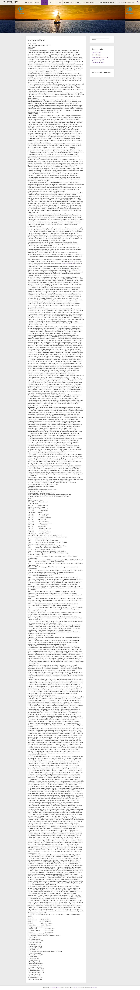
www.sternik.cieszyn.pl (68, 263)
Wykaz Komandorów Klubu (106, 2)
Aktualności (28, 2)
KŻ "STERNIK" (10, 2)
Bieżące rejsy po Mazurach (126, 2)
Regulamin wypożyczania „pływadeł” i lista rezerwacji (79, 2)
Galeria (37, 2)
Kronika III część (96, 52)
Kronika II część (96, 55)
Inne (51, 2)
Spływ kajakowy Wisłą (98, 60)
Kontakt (58, 2)
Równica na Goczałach (98, 62)
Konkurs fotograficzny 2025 (100, 57)
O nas (44, 2)
